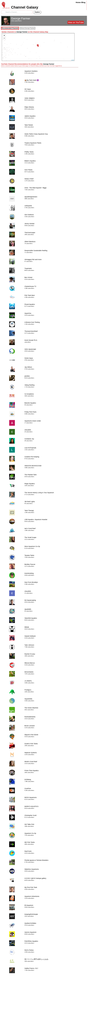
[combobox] (17, 12)
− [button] (4, 38)
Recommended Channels (10, 28)
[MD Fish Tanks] (38, 45)
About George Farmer (28, 28)
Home (78, 2)
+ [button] (4, 35)
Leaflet (72, 60)
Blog (83, 2)
